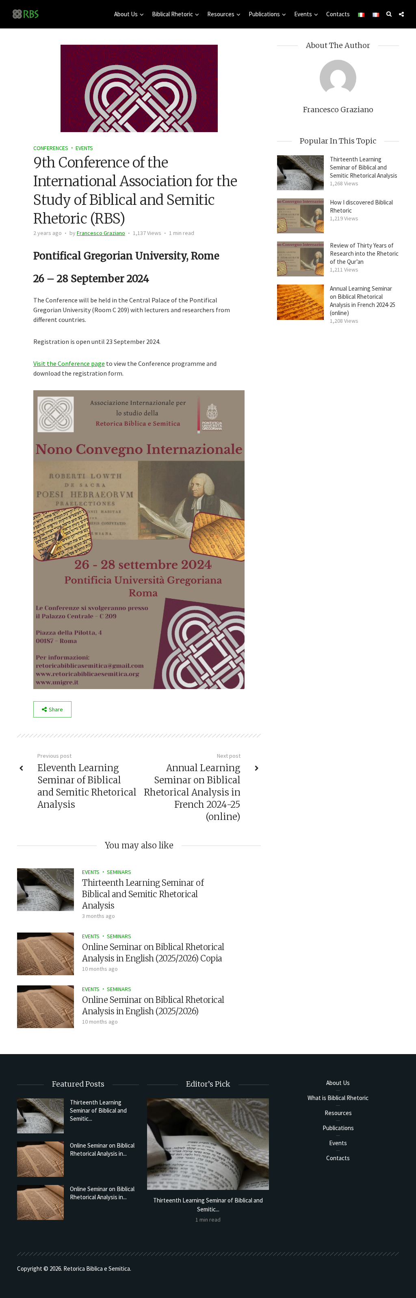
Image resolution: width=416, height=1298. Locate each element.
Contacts (338, 14)
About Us (126, 14)
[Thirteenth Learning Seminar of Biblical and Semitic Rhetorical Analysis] (45, 889)
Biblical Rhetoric (172, 14)
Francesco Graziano (101, 233)
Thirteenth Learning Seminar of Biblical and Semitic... (98, 1110)
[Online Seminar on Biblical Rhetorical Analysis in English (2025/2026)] (45, 1006)
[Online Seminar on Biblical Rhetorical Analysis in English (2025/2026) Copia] (45, 953)
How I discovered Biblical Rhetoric (361, 206)
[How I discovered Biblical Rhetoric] (300, 215)
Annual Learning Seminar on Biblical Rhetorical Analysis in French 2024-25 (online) (362, 301)
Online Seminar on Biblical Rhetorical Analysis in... (102, 1149)
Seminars (119, 872)
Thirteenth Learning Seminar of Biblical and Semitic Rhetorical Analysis (143, 894)
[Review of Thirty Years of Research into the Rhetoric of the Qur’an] (300, 258)
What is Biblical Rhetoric (338, 1098)
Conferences (50, 148)
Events (303, 14)
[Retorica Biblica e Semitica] (25, 13)
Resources (220, 14)
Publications (264, 14)
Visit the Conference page (69, 363)
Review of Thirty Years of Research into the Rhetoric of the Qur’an (364, 253)
